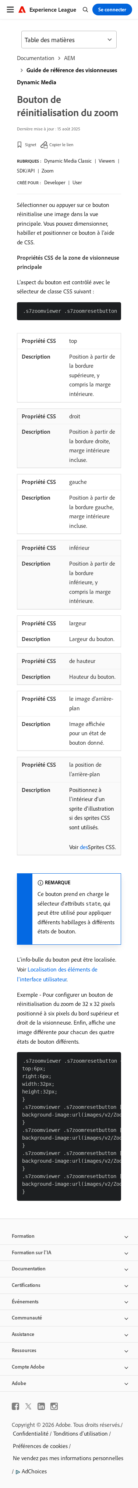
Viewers (107, 161)
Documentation (35, 58)
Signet (30, 144)
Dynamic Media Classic (68, 161)
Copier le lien (61, 144)
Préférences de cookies (40, 1446)
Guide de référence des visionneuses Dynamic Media (67, 76)
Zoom (48, 170)
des (84, 847)
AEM (69, 58)
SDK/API (26, 170)
